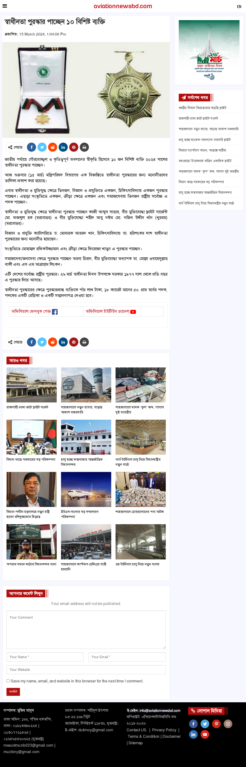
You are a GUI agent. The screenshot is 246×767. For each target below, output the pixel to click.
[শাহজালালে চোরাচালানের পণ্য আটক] (141, 489)
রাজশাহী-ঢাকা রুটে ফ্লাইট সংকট (198, 118)
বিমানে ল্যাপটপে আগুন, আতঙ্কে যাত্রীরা (202, 150)
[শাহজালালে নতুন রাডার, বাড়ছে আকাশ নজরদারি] (86, 384)
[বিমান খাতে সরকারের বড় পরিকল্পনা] (31, 437)
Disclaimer (171, 736)
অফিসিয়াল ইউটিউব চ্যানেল (107, 311)
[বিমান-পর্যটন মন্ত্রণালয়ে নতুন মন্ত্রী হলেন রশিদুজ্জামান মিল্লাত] (31, 489)
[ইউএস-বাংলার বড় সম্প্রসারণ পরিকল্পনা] (86, 489)
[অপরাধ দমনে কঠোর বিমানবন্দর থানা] (31, 541)
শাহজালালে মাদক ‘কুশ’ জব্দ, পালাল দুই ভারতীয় (209, 171)
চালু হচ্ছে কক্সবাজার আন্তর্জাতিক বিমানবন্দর (205, 192)
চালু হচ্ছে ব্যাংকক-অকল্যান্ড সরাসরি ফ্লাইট (205, 140)
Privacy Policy (164, 729)
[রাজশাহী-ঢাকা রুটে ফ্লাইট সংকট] (31, 384)
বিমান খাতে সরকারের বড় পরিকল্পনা (201, 182)
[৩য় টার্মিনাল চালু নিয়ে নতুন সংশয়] (141, 541)
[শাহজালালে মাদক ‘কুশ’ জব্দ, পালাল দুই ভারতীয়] (141, 384)
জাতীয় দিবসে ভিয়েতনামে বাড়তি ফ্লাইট (202, 108)
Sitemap (136, 742)
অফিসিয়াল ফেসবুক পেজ (31, 311)
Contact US (136, 729)
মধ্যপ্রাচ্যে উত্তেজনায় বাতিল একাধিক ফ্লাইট (205, 161)
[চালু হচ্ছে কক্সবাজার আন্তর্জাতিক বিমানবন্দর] (86, 437)
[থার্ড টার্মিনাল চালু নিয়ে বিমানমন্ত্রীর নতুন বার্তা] (141, 437)
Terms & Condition (144, 736)
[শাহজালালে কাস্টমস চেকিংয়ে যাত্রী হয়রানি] (86, 541)
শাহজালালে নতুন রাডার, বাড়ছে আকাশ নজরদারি (209, 129)
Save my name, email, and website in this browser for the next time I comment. (77, 681)
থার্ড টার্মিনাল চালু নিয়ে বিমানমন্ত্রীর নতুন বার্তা (206, 203)
